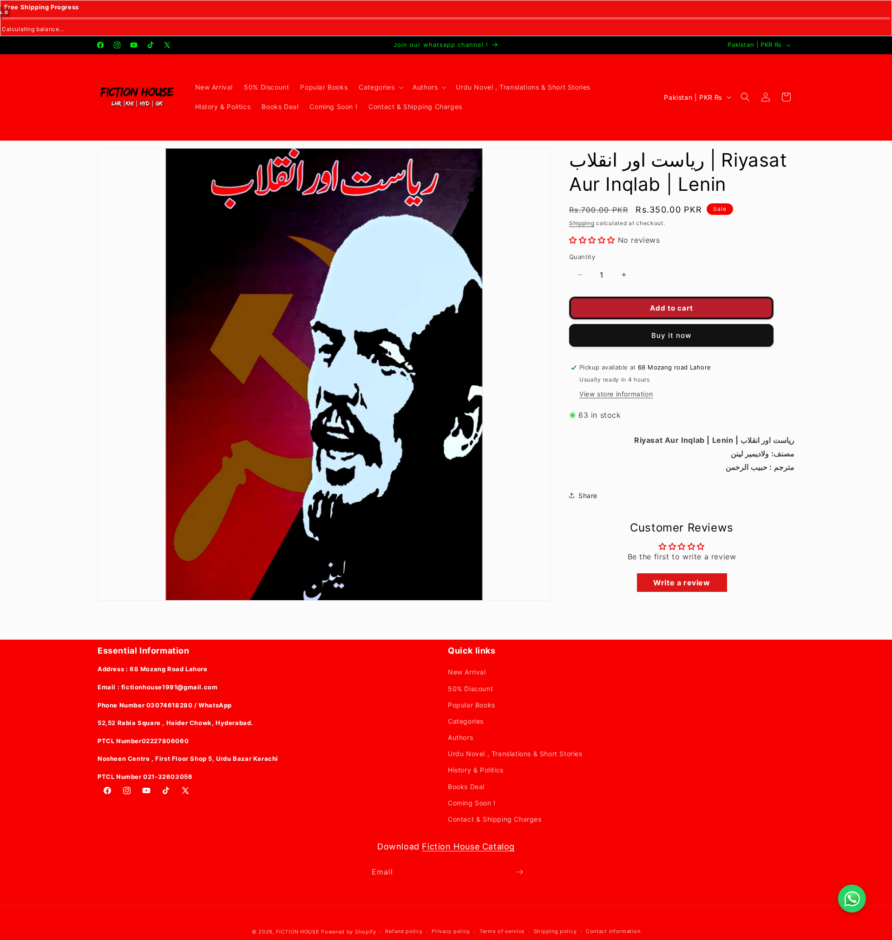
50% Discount (470, 689)
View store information (616, 394)
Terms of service (502, 931)
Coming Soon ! (472, 803)
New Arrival (467, 672)
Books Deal (466, 787)
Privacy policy (451, 931)
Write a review (681, 582)
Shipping (582, 223)
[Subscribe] (519, 872)
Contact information (613, 931)
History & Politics (476, 770)
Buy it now (671, 335)
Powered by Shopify (348, 931)
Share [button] (587, 495)
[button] (380, 87)
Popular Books (471, 705)
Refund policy (403, 931)
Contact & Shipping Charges (495, 819)
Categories (466, 721)
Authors (460, 737)
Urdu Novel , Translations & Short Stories (515, 754)
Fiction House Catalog (468, 846)
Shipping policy (555, 931)
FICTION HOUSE (297, 931)
